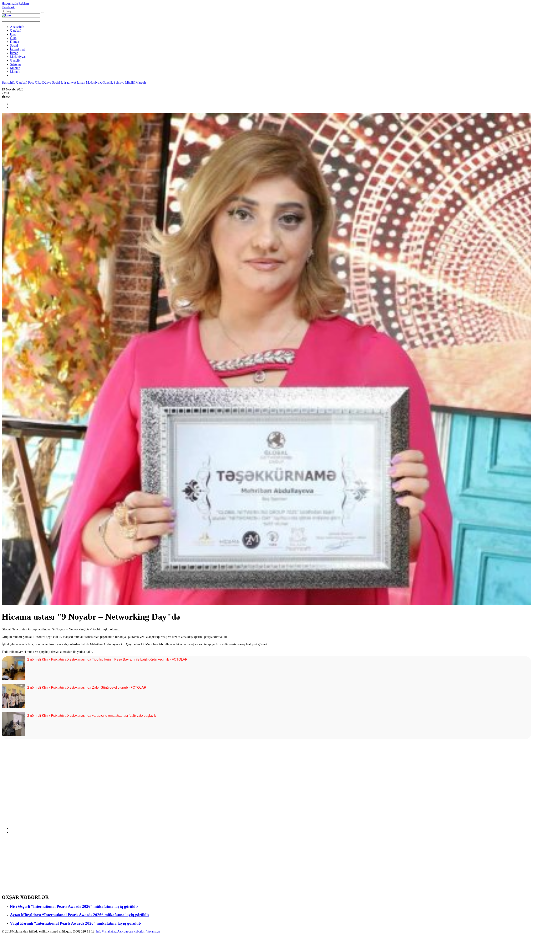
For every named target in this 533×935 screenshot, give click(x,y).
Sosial (14, 45)
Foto (13, 34)
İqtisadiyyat (17, 49)
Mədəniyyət (18, 56)
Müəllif (15, 68)
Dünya (14, 41)
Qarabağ (15, 30)
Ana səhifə (17, 26)
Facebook (8, 7)
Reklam (24, 3)
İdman (14, 53)
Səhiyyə (15, 64)
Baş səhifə (8, 82)
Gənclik (15, 60)
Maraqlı (15, 71)
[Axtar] (42, 12)
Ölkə (13, 38)
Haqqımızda (10, 3)
